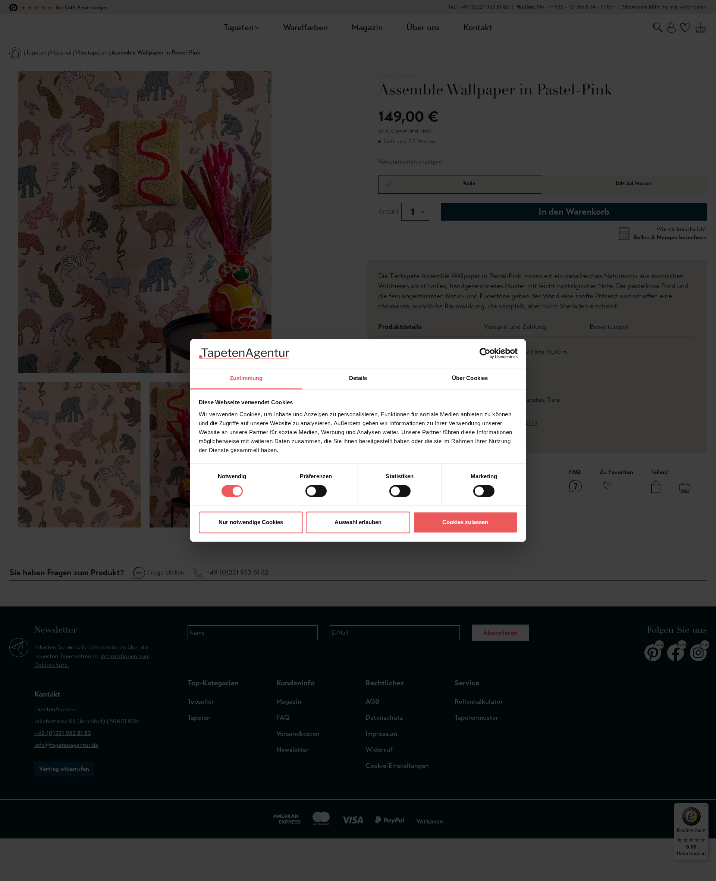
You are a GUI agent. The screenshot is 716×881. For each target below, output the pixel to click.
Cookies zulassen (465, 522)
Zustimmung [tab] (246, 378)
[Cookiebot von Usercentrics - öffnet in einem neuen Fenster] (485, 353)
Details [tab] (358, 378)
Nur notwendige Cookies (251, 522)
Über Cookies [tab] (470, 378)
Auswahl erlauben (358, 522)
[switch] (316, 491)
